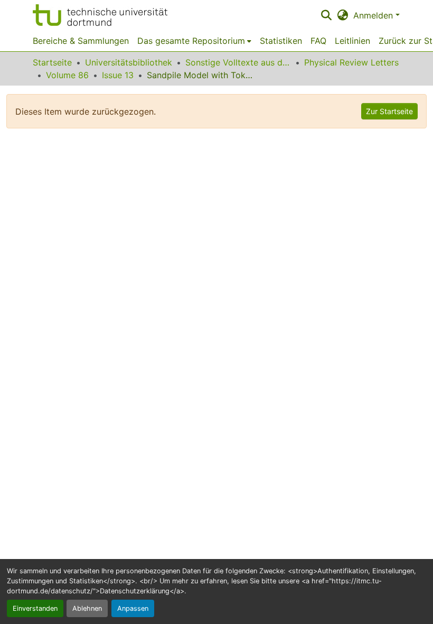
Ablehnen (87, 608)
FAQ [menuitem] (318, 40)
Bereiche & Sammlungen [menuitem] (81, 40)
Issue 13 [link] (118, 75)
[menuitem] (194, 40)
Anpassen (132, 608)
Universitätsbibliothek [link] (128, 62)
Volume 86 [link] (67, 75)
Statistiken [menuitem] (281, 40)
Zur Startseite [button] (389, 111)
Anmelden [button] (374, 15)
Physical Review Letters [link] (351, 62)
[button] (100, 15)
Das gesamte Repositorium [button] (191, 40)
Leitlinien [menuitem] (352, 40)
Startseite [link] (52, 62)
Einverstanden (35, 608)
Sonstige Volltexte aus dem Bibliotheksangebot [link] (238, 62)
